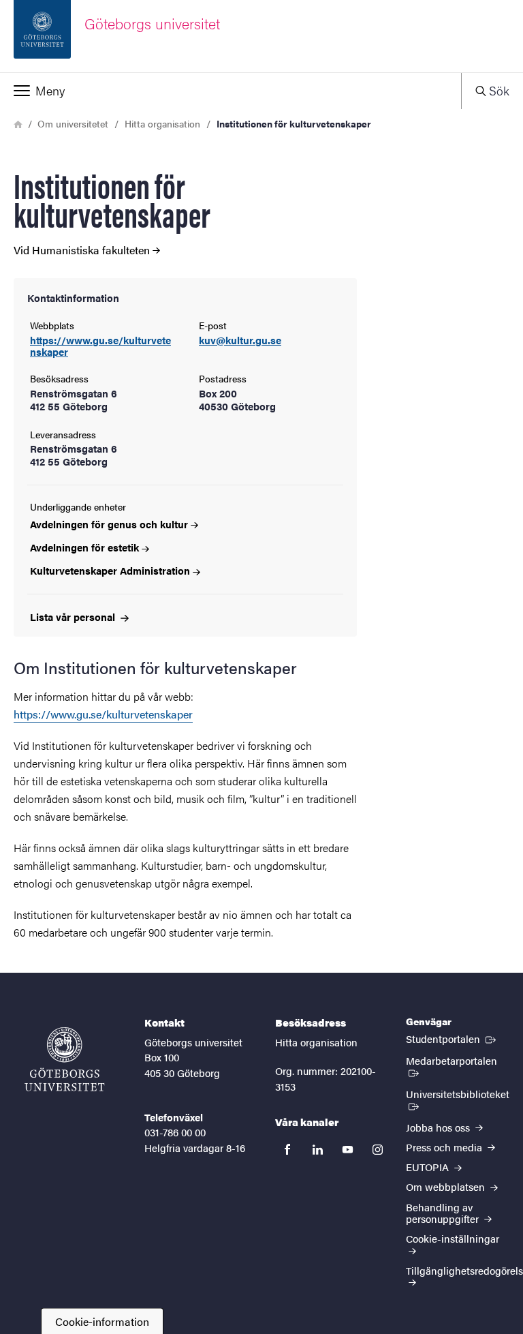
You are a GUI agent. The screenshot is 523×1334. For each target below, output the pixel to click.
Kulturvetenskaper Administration (110, 570)
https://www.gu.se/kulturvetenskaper (100, 345)
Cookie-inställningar (452, 1238)
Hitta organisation (162, 123)
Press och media (445, 1147)
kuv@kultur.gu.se (240, 340)
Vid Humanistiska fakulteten (82, 250)
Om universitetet (72, 123)
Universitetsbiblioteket (457, 1099)
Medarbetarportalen (457, 1059)
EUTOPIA (428, 1166)
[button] (230, 90)
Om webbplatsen (447, 1186)
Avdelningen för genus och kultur (109, 524)
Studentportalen (452, 1038)
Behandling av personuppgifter (443, 1213)
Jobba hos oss (439, 1127)
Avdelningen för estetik (84, 547)
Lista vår (74, 616)
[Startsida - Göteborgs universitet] (65, 1059)
